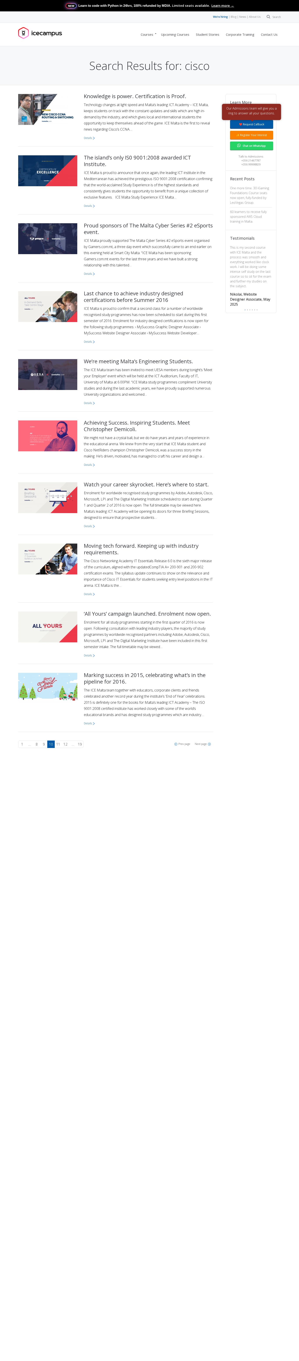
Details (88, 138)
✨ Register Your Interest (251, 135)
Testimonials (242, 238)
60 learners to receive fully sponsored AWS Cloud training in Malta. (248, 216)
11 (58, 744)
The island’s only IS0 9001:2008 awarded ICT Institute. (137, 161)
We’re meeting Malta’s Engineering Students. (138, 361)
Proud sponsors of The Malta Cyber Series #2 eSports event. (148, 229)
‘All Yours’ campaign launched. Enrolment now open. (147, 613)
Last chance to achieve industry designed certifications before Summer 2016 (133, 296)
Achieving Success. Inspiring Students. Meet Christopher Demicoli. (137, 426)
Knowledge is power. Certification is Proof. (135, 96)
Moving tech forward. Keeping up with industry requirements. (141, 549)
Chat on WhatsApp (254, 146)
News (242, 17)
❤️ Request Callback (251, 124)
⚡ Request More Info (251, 113)
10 (51, 744)
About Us (254, 17)
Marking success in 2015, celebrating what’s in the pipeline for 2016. (145, 678)
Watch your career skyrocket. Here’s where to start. (146, 484)
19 (80, 744)
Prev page (184, 744)
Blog (233, 17)
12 (65, 744)
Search (277, 17)
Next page (201, 744)
